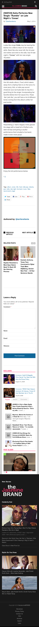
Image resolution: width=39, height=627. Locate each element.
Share (8, 200)
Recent (15, 399)
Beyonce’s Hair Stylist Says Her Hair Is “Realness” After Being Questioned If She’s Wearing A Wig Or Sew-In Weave (19, 540)
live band (19, 189)
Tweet (8, 197)
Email (5, 338)
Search (19, 621)
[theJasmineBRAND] (19, 6)
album (9, 187)
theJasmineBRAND (24, 605)
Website (6, 346)
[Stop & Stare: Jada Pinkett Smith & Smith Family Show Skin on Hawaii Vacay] (19, 583)
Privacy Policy (19, 611)
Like (16, 197)
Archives (19, 618)
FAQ (19, 616)
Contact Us (19, 614)
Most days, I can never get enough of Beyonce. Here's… (22, 418)
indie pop (25, 187)
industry (31, 187)
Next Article (27, 232)
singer (13, 191)
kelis (8, 189)
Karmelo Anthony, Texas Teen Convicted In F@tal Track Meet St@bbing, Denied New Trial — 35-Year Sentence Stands (27, 266)
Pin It (30, 197)
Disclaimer (19, 609)
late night (13, 189)
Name (5, 331)
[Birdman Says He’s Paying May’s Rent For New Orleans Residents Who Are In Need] (19, 515)
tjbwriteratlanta (11, 21)
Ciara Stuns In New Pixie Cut (11, 545)
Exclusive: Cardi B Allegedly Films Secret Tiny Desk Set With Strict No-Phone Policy (25, 377)
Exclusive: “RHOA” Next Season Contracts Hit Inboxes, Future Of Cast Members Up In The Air (25, 391)
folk (17, 187)
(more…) (23, 407)
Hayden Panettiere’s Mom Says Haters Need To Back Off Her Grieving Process (11, 267)
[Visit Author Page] (7, 213)
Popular (7, 399)
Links (19, 623)
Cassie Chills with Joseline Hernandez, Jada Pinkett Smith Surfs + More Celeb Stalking (17, 572)
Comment (7, 307)
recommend (7, 191)
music (25, 189)
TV (5, 454)
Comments (23, 399)
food (20, 187)
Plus (23, 197)
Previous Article (10, 233)
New (29, 189)
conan (13, 187)
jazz (5, 189)
